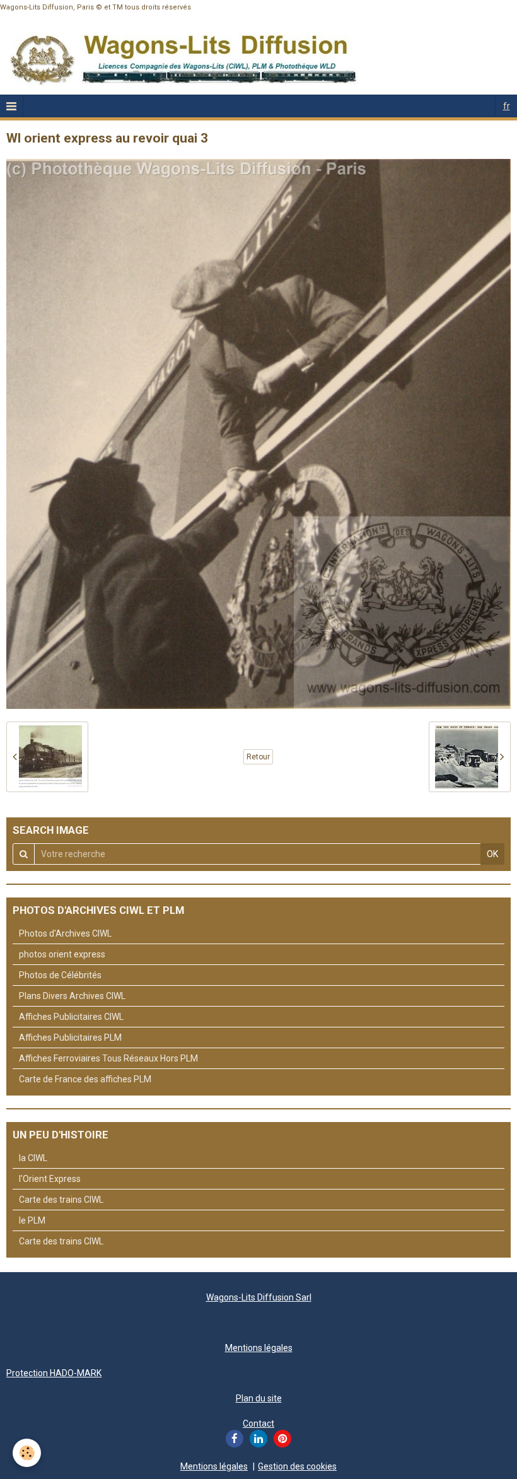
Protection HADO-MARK (54, 1373)
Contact (258, 1423)
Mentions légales (259, 1348)
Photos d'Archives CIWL (65, 933)
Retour (258, 756)
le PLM (32, 1220)
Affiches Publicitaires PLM (70, 1037)
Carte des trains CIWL (61, 1200)
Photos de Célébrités (60, 975)
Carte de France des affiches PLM (85, 1079)
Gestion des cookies (297, 1466)
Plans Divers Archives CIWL (72, 996)
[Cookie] (27, 1453)
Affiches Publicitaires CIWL (71, 1017)
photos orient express (62, 954)
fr (506, 106)
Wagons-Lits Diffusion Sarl (258, 1297)
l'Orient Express (50, 1179)
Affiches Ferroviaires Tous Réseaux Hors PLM (108, 1058)
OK (492, 854)
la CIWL (33, 1158)
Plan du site (259, 1398)
